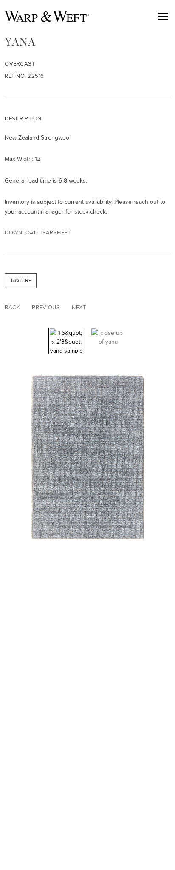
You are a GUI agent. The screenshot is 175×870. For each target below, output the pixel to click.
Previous (46, 307)
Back (12, 307)
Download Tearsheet (38, 232)
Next (79, 307)
